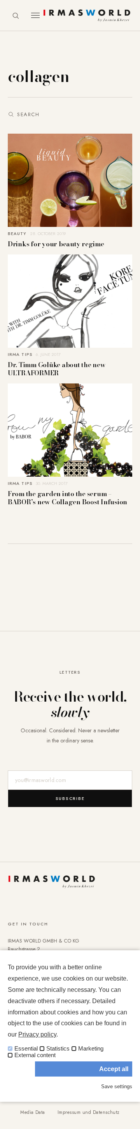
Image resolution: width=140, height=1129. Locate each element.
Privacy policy (37, 1034)
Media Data (32, 1112)
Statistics (58, 1048)
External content (35, 1055)
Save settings (116, 1086)
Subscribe (70, 798)
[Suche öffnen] (15, 15)
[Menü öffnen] (35, 15)
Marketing (90, 1048)
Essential (26, 1048)
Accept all (113, 1069)
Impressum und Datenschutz (89, 1112)
